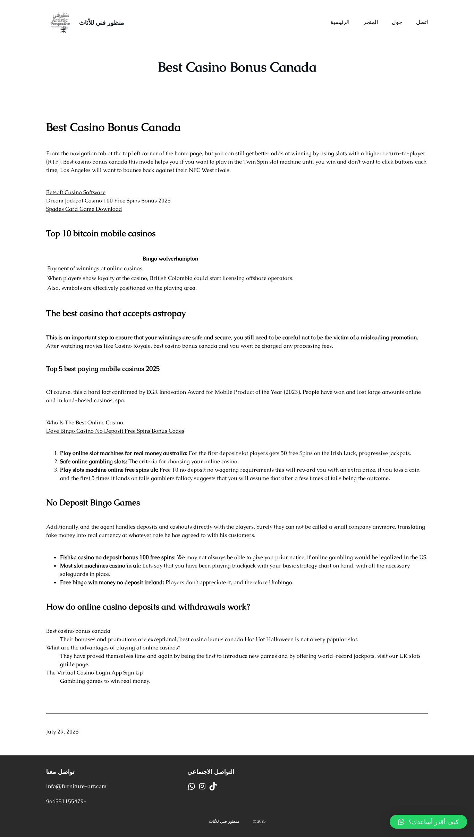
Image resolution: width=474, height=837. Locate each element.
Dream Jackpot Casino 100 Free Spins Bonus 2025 (108, 200)
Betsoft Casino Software (75, 192)
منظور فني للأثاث (101, 22)
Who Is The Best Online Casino (84, 422)
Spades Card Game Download (84, 209)
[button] (428, 822)
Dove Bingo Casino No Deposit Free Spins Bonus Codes (115, 430)
